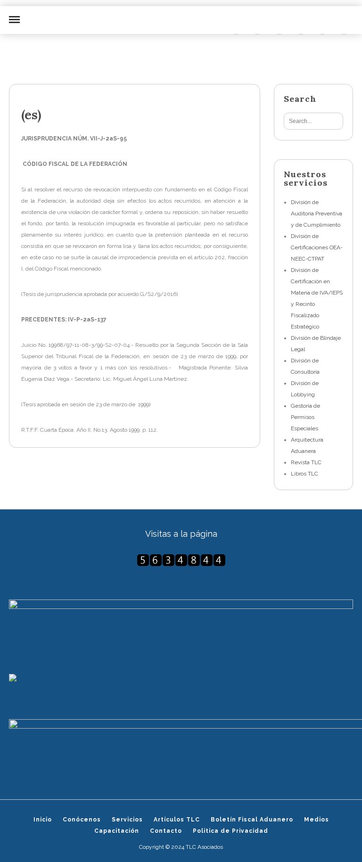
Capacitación (116, 831)
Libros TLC (304, 473)
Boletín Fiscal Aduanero (252, 819)
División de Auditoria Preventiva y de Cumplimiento (316, 213)
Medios (316, 819)
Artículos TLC (177, 819)
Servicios (127, 819)
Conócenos (82, 819)
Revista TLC (306, 462)
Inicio (42, 819)
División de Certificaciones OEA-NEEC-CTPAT (317, 247)
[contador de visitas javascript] (181, 560)
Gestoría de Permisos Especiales (305, 417)
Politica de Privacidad (230, 831)
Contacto (166, 831)
